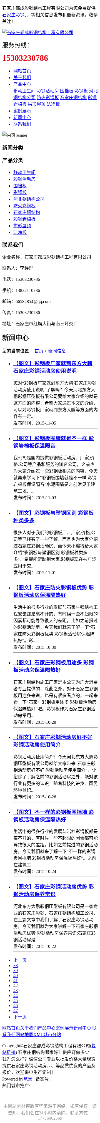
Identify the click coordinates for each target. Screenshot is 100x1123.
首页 (38, 351)
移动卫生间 (24, 91)
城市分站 (52, 1034)
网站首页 (22, 71)
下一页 (20, 1017)
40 (15, 975)
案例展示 (22, 110)
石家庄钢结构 (73, 97)
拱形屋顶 (37, 104)
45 (15, 1000)
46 (15, 1005)
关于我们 (22, 77)
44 (15, 995)
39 (15, 970)
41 (15, 980)
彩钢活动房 (48, 91)
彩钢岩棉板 (24, 219)
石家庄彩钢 (13, 14)
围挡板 (66, 91)
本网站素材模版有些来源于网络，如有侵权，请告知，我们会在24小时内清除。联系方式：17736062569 (50, 1112)
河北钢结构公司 (28, 199)
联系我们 (22, 124)
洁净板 (53, 104)
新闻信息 (57, 351)
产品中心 (22, 84)
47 (15, 1010)
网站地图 (24, 1034)
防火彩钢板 (48, 97)
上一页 (20, 960)
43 (15, 990)
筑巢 (27, 1079)
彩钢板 (81, 91)
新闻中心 (22, 117)
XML (38, 1034)
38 (15, 965)
